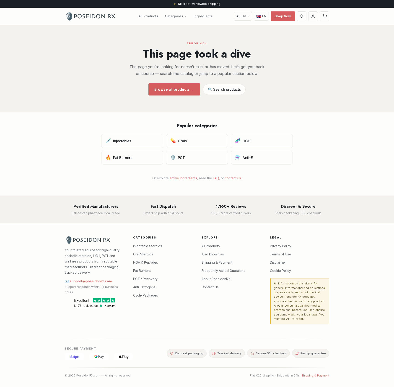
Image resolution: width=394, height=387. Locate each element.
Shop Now (283, 16)
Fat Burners (119, 157)
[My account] (313, 16)
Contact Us (210, 287)
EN (261, 16)
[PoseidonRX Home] (91, 16)
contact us (233, 178)
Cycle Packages (145, 295)
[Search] (301, 16)
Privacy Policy (280, 246)
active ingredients (183, 178)
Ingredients (203, 16)
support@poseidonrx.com (91, 281)
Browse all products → (174, 89)
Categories (174, 16)
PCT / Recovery (145, 279)
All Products (148, 16)
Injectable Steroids (147, 246)
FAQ (216, 178)
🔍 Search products (224, 89)
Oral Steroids (143, 254)
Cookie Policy (280, 271)
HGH (243, 140)
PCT (177, 157)
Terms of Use (280, 254)
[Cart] (324, 16)
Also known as (213, 254)
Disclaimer (278, 262)
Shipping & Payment (217, 262)
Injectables (118, 140)
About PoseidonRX (216, 279)
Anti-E (244, 157)
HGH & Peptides (145, 262)
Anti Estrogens (144, 287)
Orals (178, 140)
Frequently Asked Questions (223, 271)
